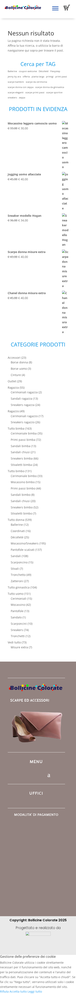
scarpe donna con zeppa (20, 87)
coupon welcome (28, 71)
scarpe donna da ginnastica (49, 87)
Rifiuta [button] (4, 991)
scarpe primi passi (34, 92)
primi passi (61, 76)
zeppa (22, 97)
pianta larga (38, 76)
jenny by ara (14, 76)
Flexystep (55, 71)
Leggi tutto (35, 991)
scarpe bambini (16, 81)
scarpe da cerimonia (36, 81)
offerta (26, 76)
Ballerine (12, 71)
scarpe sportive (54, 92)
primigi (50, 76)
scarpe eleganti (16, 92)
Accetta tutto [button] (18, 991)
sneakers (12, 97)
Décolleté (43, 71)
